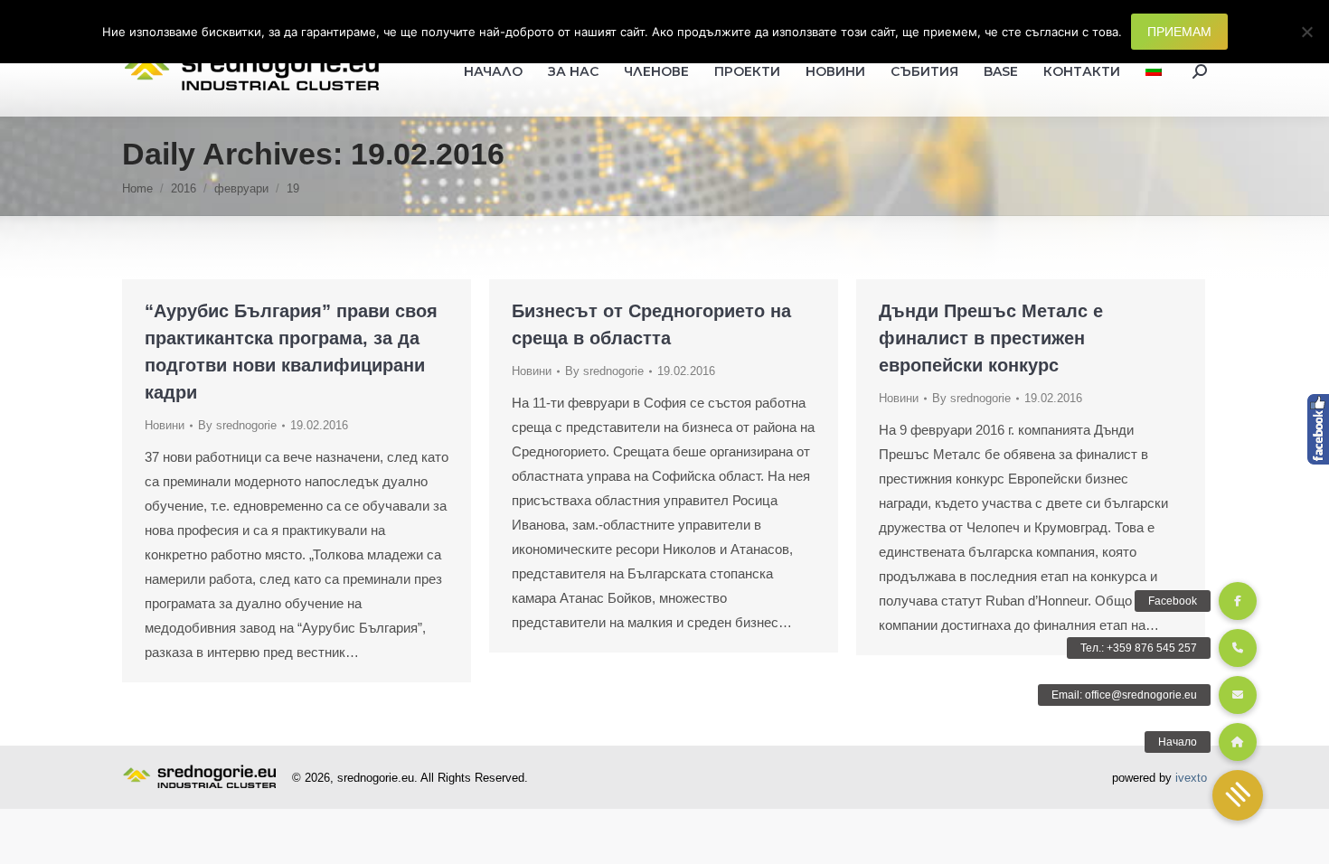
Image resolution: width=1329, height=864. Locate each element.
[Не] (1306, 32)
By (237, 425)
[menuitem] (1153, 71)
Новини (164, 425)
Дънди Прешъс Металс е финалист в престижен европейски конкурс (991, 338)
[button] (1237, 795)
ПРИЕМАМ (1179, 31)
